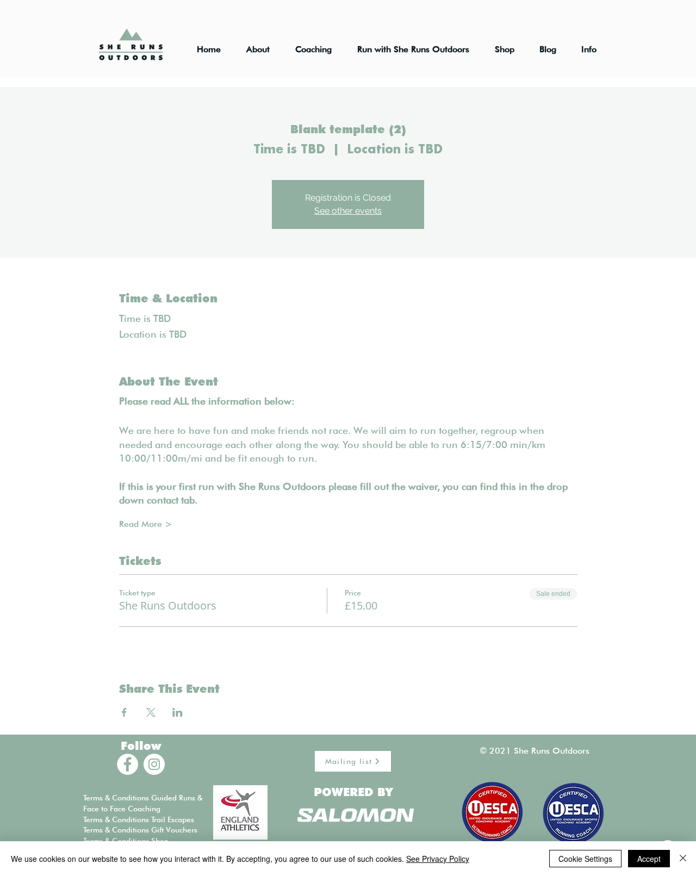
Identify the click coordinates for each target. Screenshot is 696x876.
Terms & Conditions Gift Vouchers (140, 829)
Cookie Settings (585, 858)
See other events (348, 211)
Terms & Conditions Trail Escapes (138, 819)
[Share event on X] (151, 712)
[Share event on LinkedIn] (177, 712)
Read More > (145, 524)
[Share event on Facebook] (124, 712)
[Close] (682, 858)
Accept (649, 858)
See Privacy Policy (437, 858)
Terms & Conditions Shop (126, 840)
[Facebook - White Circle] (127, 764)
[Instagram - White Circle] (154, 764)
